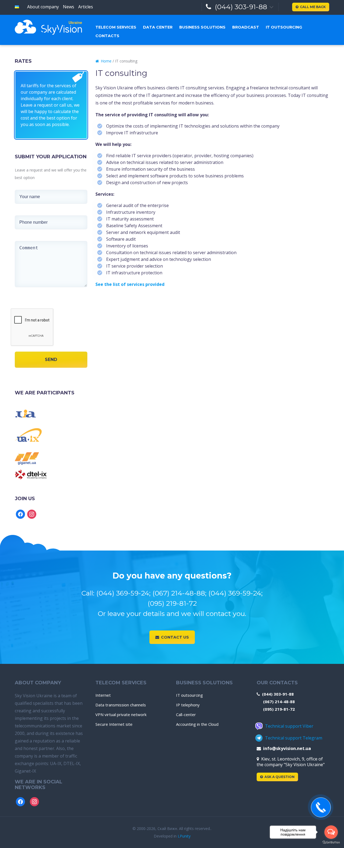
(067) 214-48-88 (279, 701)
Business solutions (202, 27)
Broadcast (245, 27)
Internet (103, 695)
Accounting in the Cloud (197, 724)
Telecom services (115, 27)
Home (106, 61)
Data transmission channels (120, 704)
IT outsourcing (284, 27)
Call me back (313, 7)
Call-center (186, 714)
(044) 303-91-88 (241, 7)
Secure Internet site (113, 724)
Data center (158, 27)
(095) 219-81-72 (279, 709)
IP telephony (188, 704)
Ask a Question (279, 777)
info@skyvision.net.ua (287, 748)
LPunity (184, 836)
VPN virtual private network (120, 714)
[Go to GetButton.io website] (331, 842)
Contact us (175, 637)
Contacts (107, 35)
